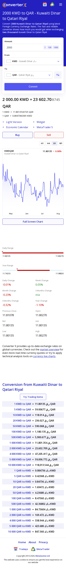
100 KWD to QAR (21, 431)
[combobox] (33, 61)
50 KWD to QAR (22, 426)
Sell (49, 135)
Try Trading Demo (33, 396)
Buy (17, 135)
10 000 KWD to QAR (19, 465)
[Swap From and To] (58, 75)
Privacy (43, 542)
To (5, 68)
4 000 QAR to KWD (20, 520)
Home (22, 542)
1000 (56, 47)
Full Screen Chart (33, 221)
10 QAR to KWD (22, 481)
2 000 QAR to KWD (20, 515)
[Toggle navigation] (60, 4)
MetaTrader (43, 549)
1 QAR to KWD (22, 470)
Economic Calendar (17, 127)
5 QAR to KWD (22, 476)
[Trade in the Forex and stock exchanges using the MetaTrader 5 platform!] (53, 4)
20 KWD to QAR (22, 420)
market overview (49, 349)
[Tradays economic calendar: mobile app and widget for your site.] (45, 4)
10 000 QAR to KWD (19, 531)
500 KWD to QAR (21, 437)
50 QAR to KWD (22, 492)
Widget (41, 122)
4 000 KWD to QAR (20, 454)
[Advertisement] (33, 234)
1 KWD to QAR (22, 404)
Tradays (23, 549)
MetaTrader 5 (45, 127)
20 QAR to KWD (22, 487)
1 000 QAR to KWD (20, 509)
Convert (33, 86)
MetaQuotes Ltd (42, 556)
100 (49, 47)
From (7, 55)
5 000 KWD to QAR (20, 459)
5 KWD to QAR (22, 409)
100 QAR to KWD (21, 498)
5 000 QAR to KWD (20, 526)
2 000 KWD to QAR (20, 448)
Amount (8, 41)
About (32, 542)
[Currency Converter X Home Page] (14, 5)
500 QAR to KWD (21, 504)
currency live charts (44, 356)
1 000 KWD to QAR (20, 442)
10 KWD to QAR (22, 415)
